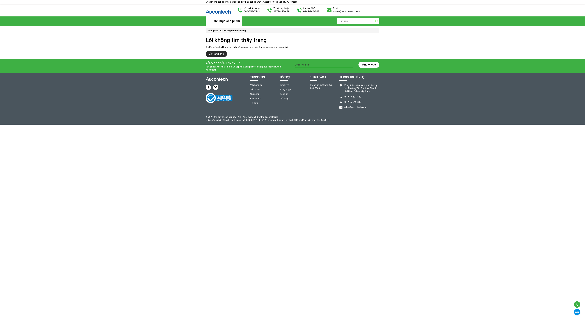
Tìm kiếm (284, 85)
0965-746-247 (311, 11)
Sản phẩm (255, 89)
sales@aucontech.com (346, 11)
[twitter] (215, 87)
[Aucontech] (218, 10)
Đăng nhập (285, 89)
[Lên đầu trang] (577, 297)
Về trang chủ (216, 53)
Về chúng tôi (256, 85)
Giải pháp (254, 94)
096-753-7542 (252, 11)
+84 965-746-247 (352, 102)
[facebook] (208, 87)
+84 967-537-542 (352, 97)
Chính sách (255, 98)
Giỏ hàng (284, 98)
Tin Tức (254, 103)
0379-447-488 (281, 11)
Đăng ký (284, 94)
